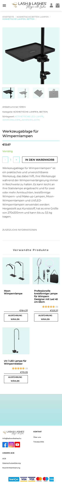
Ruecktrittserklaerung (11, 468)
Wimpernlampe (11, 120)
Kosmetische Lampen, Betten (18, 19)
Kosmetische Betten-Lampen (33, 17)
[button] (4, 5)
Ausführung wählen (15, 317)
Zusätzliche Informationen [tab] (19, 230)
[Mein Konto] (51, 5)
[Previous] (7, 56)
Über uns (37, 437)
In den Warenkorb (39, 159)
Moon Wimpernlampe (13, 292)
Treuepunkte (38, 442)
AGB (4, 459)
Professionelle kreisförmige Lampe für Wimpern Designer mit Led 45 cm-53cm (46, 296)
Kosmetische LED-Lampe (29, 116)
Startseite (8, 17)
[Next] (54, 56)
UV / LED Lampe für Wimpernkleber (15, 362)
